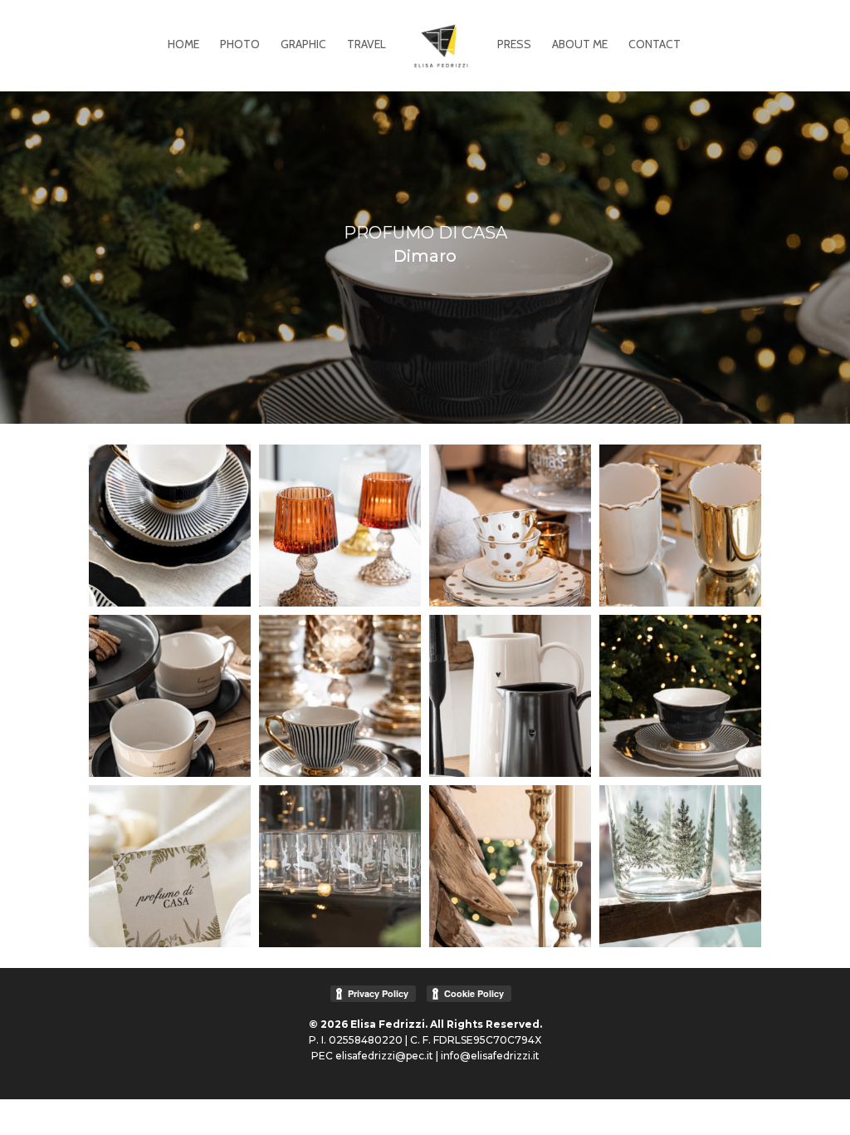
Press (514, 45)
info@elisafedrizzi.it (490, 1055)
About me (580, 45)
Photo (240, 45)
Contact (654, 45)
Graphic (303, 45)
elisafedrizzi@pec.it (384, 1055)
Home (183, 45)
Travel (366, 45)
